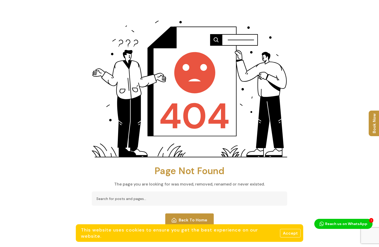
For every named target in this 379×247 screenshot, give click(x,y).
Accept (290, 233)
